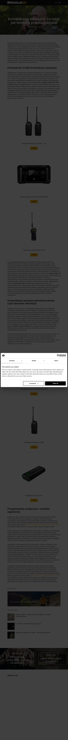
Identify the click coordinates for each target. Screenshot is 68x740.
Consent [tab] (11, 360)
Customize (32, 383)
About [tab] (56, 360)
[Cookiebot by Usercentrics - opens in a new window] (58, 355)
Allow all (55, 383)
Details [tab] (34, 360)
